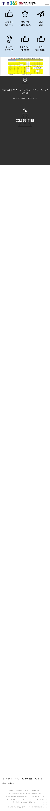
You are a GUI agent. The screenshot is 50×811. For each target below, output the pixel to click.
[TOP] (45, 801)
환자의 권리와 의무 (8, 783)
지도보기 (25, 161)
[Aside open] (47, 3)
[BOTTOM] (45, 806)
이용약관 (16, 779)
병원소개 (9, 779)
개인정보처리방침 (27, 779)
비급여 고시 (38, 779)
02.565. (21, 120)
